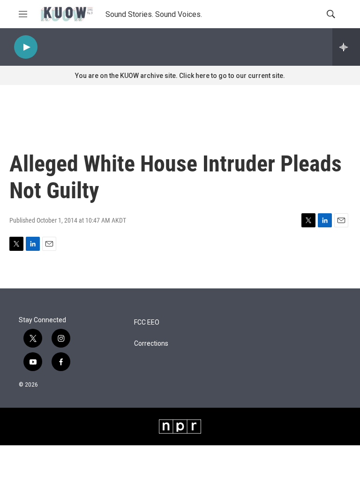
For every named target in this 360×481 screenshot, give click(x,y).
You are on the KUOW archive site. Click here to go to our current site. (180, 75)
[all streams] (346, 47)
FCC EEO (146, 322)
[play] (25, 47)
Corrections (151, 343)
